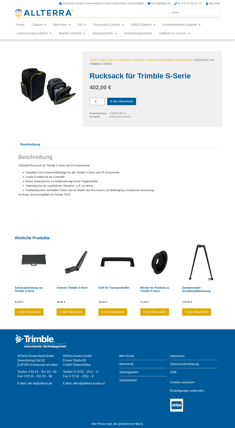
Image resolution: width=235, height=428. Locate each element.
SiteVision (60, 24)
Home (20, 24)
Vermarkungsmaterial (138, 33)
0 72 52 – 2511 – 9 (81, 376)
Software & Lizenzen (172, 33)
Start (94, 60)
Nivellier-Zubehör (70, 33)
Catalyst (37, 24)
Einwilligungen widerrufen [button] (187, 390)
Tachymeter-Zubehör (106, 24)
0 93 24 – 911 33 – (36, 376)
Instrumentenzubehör (175, 60)
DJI (80, 24)
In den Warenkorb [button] (29, 311)
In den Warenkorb (121, 101)
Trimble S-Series (145, 60)
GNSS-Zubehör (141, 24)
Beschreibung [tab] (30, 144)
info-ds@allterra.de (39, 383)
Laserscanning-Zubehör (32, 33)
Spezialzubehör (103, 33)
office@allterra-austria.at (89, 383)
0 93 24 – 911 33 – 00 (42, 371)
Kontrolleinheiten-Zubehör (180, 24)
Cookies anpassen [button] (182, 382)
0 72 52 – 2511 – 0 (86, 371)
